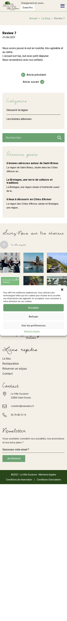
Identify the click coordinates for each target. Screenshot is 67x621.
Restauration (10, 363)
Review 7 (9, 33)
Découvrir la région (17, 110)
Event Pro (28, 7)
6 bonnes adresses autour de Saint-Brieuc (32, 163)
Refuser (33, 316)
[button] (62, 289)
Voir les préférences (33, 325)
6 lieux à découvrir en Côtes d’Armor (29, 199)
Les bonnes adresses (19, 119)
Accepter (33, 307)
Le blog (45, 18)
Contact (7, 373)
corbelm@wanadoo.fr (22, 406)
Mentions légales (32, 331)
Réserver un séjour (14, 368)
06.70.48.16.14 (18, 414)
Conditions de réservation (19, 479)
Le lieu (6, 358)
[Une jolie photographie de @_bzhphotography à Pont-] (10, 263)
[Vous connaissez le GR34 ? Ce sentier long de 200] (57, 263)
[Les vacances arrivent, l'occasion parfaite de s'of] (33, 263)
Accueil (33, 18)
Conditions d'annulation (49, 479)
